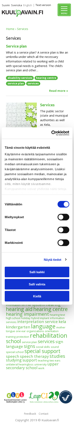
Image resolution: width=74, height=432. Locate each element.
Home (10, 29)
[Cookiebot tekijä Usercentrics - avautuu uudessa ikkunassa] (52, 133)
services (33, 83)
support (29, 360)
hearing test (57, 315)
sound (55, 347)
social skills (43, 347)
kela (62, 321)
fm (23, 305)
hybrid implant (40, 318)
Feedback (30, 413)
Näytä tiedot (52, 259)
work (41, 368)
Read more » (58, 90)
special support (42, 350)
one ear (21, 331)
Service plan (16, 46)
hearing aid (19, 308)
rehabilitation (48, 335)
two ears (55, 360)
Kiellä (37, 296)
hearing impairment (27, 314)
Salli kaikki (37, 272)
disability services (20, 78)
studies (57, 356)
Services (47, 105)
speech (12, 356)
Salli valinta (37, 284)
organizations (35, 331)
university (40, 364)
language (43, 326)
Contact (43, 413)
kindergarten (18, 326)
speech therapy (34, 356)
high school (13, 318)
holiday (25, 318)
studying (14, 360)
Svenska (16, 5)
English (27, 5)
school (13, 341)
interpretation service (37, 321)
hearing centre (46, 78)
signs (29, 346)
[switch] (63, 217)
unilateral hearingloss (20, 364)
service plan (16, 83)
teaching (43, 360)
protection (22, 337)
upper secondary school (32, 365)
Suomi (6, 5)
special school (15, 352)
